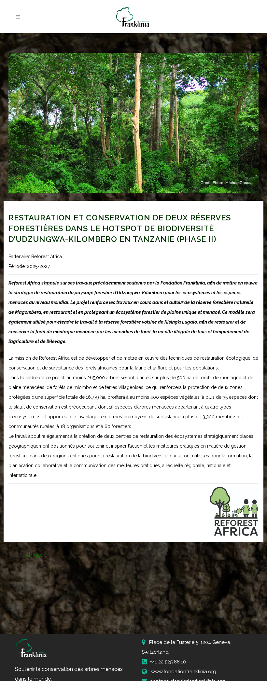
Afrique (34, 555)
